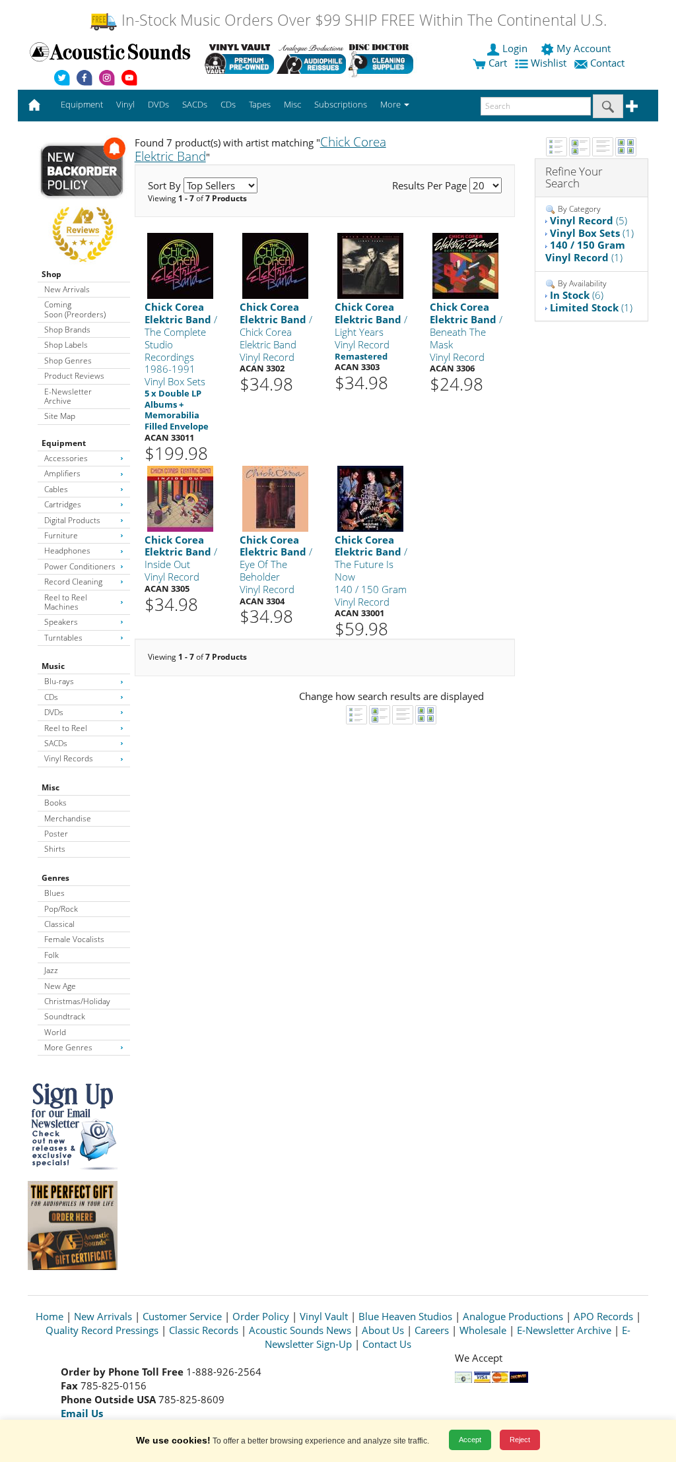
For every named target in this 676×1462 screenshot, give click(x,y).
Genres (55, 877)
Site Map (59, 416)
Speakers (61, 621)
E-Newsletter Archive (68, 396)
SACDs (55, 743)
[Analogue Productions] (311, 58)
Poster (56, 833)
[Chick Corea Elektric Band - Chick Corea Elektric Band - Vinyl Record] (275, 265)
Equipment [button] (82, 104)
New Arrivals (67, 289)
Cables (56, 489)
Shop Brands (67, 329)
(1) (592, 232)
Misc (50, 787)
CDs (51, 697)
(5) (588, 220)
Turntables (63, 637)
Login (515, 48)
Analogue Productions (513, 1316)
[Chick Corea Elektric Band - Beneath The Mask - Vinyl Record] (465, 265)
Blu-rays (59, 681)
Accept (470, 1440)
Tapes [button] (260, 104)
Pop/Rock (61, 908)
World (55, 1032)
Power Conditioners (80, 566)
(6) (576, 295)
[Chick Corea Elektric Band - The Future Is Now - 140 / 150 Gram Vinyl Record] (370, 497)
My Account (583, 48)
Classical (59, 924)
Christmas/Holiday (77, 1001)
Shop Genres (68, 360)
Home (49, 1316)
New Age (60, 986)
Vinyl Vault (324, 1316)
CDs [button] (228, 104)
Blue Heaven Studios (405, 1316)
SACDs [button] (194, 104)
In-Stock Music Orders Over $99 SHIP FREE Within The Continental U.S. (362, 20)
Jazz (51, 970)
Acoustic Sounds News (300, 1330)
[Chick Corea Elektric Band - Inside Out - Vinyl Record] (180, 497)
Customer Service (182, 1316)
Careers (432, 1330)
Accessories (66, 458)
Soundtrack (64, 1016)
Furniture (61, 535)
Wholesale (482, 1330)
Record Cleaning (73, 581)
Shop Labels (66, 344)
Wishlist (548, 62)
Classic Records (203, 1330)
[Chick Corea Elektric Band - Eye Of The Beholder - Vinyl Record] (275, 497)
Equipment (64, 443)
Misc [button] (292, 104)
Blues (54, 893)
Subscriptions (340, 104)
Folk (51, 955)
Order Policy (260, 1316)
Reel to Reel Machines (65, 602)
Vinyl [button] (125, 104)
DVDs (53, 712)
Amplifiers (62, 473)
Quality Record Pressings (102, 1330)
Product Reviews (74, 375)
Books (55, 802)
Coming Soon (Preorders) (75, 309)
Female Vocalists (74, 939)
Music (53, 666)
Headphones (67, 550)
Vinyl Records (68, 758)
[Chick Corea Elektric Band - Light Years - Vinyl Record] (370, 265)
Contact (607, 62)
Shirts (54, 848)
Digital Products (72, 520)
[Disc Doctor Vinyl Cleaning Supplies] (383, 58)
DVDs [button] (158, 104)
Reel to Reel (65, 728)
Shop (51, 274)
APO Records (603, 1316)
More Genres (68, 1047)
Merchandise (67, 818)
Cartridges (62, 504)
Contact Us (386, 1344)
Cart (496, 62)
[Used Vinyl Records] (239, 58)
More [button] (391, 104)
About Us (383, 1330)
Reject (520, 1440)
